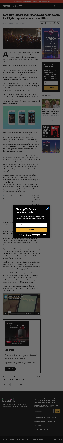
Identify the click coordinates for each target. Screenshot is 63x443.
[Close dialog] (47, 208)
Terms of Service (36, 234)
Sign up (31, 229)
